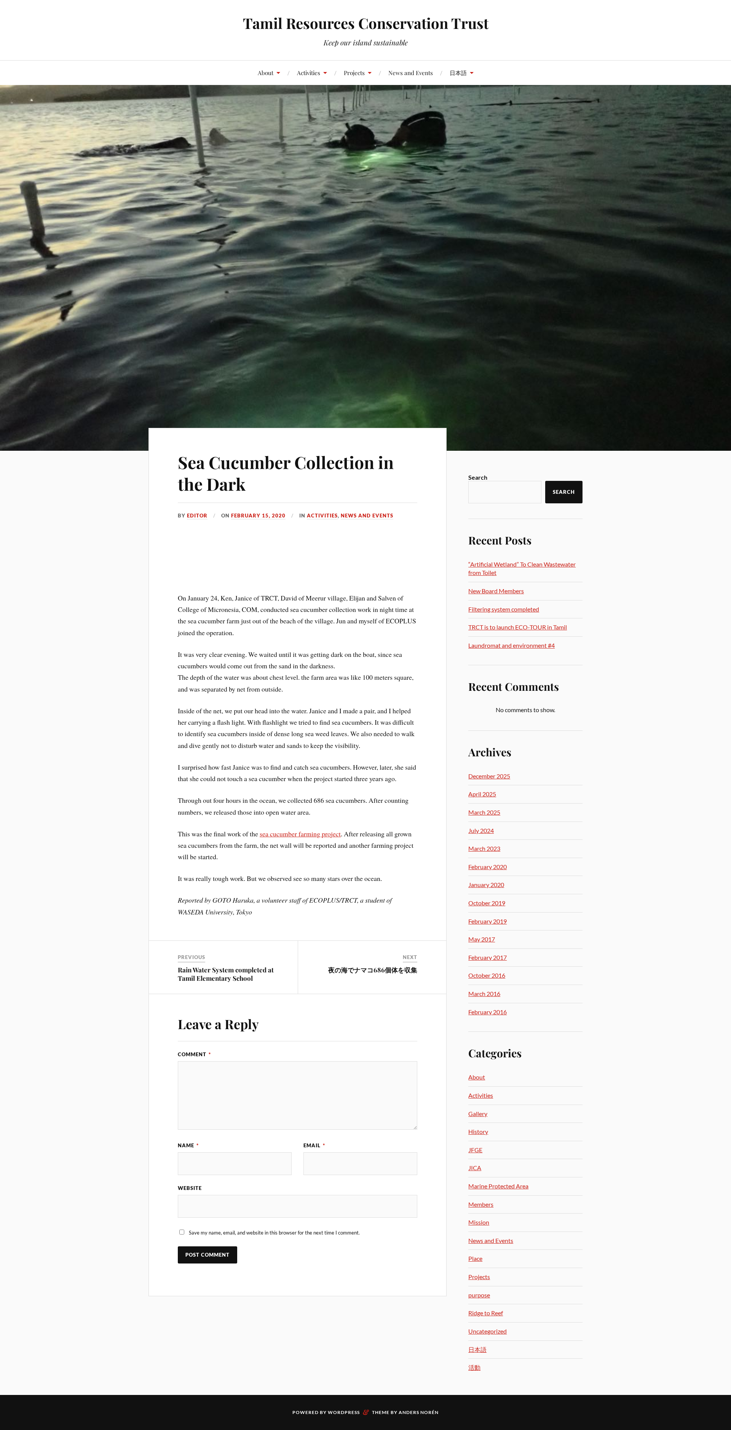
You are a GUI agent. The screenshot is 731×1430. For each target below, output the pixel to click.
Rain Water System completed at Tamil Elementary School (226, 974)
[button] (183, 570)
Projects (354, 73)
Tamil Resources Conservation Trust (365, 23)
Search (477, 477)
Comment (194, 1054)
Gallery (477, 1113)
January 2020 (486, 884)
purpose (479, 1295)
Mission (478, 1222)
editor (197, 515)
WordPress (344, 1412)
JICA (474, 1167)
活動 (474, 1367)
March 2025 (484, 812)
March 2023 (484, 848)
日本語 (458, 73)
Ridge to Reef (485, 1312)
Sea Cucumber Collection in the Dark (286, 473)
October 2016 (486, 975)
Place (475, 1258)
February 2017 (487, 957)
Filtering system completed (503, 609)
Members (480, 1204)
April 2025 (482, 793)
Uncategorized (487, 1331)
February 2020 (487, 866)
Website (190, 1188)
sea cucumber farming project (300, 833)
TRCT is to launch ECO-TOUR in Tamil (517, 627)
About (265, 73)
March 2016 (484, 993)
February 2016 (487, 1011)
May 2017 (481, 939)
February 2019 (487, 921)
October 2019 (486, 902)
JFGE (475, 1149)
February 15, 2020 (258, 515)
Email (314, 1145)
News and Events (410, 73)
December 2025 (489, 776)
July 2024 (481, 830)
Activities (308, 73)
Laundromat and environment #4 (511, 645)
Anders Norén (419, 1412)
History (478, 1131)
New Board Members (496, 590)
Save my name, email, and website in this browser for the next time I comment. (274, 1233)
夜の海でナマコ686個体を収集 (372, 970)
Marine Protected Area (498, 1186)
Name (188, 1145)
